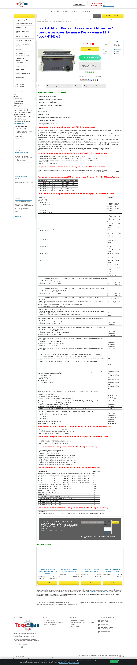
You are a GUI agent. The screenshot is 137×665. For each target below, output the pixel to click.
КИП (17, 105)
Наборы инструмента (22, 128)
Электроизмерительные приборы (22, 45)
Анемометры (20, 130)
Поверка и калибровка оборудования (53, 622)
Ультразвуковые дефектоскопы (24, 131)
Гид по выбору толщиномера (21, 152)
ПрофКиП (19, 103)
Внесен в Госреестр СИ (22, 122)
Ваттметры (84, 19)
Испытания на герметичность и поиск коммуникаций (22, 60)
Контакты (74, 11)
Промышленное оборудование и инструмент (23, 54)
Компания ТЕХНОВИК (118, 656)
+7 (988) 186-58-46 (105, 624)
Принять (114, 661)
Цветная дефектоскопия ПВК (22, 32)
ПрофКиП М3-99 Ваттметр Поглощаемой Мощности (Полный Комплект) (47, 571)
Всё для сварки (20, 77)
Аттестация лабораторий (50, 624)
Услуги (65, 11)
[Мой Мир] (98, 79)
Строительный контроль (22, 73)
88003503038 (104, 620)
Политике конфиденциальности (69, 663)
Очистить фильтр (19, 123)
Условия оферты (75, 626)
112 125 (90, 582)
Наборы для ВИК (21, 134)
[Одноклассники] (96, 79)
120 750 (69, 582)
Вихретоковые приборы (22, 36)
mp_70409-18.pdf (75, 576)
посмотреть (98, 76)
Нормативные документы (77, 620)
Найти (97, 16)
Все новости (18, 216)
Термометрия (19, 49)
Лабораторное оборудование (19, 85)
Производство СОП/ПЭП (50, 620)
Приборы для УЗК (20, 27)
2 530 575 (47, 582)
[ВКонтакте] (92, 79)
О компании (55, 11)
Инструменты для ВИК (22, 20)
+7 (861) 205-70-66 (105, 622)
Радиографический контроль (24, 23)
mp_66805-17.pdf (117, 49)
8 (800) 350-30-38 (96, 3)
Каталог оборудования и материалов (49, 19)
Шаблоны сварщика (22, 132)
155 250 (112, 582)
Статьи (73, 624)
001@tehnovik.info (96, 5)
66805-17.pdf (116, 51)
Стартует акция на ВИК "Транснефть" (23, 200)
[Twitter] (94, 79)
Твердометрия (19, 70)
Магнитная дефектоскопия (23, 40)
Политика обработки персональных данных (82, 622)
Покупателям (85, 11)
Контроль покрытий (21, 66)
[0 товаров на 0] (116, 3)
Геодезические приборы (22, 81)
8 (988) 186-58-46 (105, 629)
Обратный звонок (108, 6)
